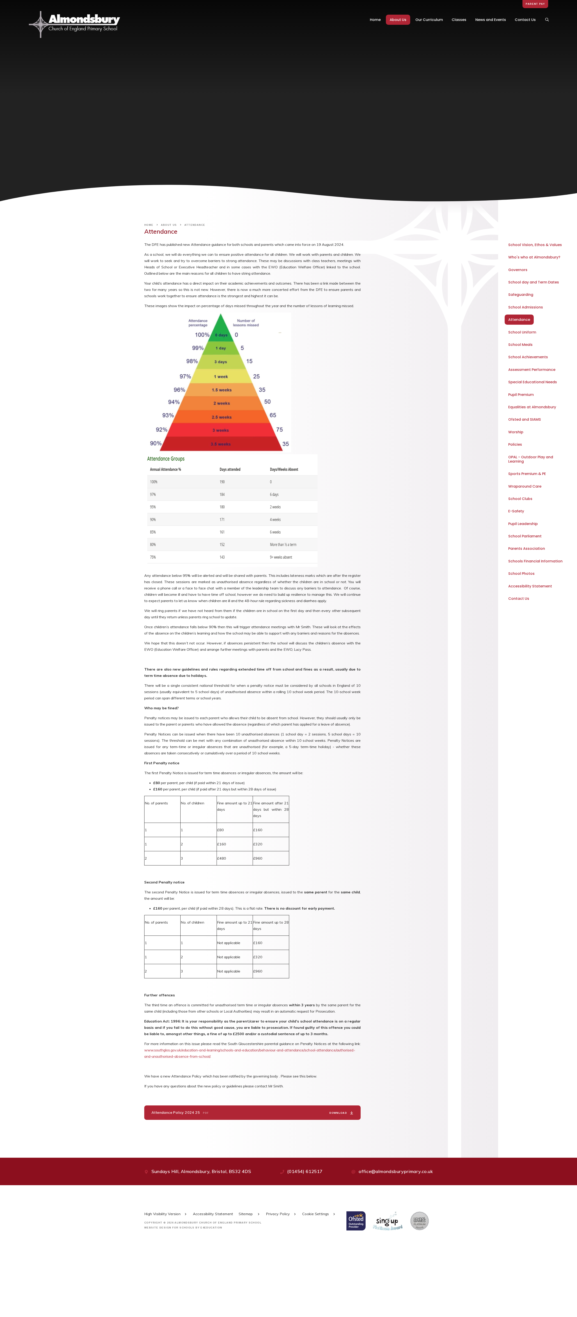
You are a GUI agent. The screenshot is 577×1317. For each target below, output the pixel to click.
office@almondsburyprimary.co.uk (396, 1171)
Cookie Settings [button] (315, 1214)
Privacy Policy (278, 1214)
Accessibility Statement (213, 1214)
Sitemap (246, 1214)
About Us (169, 225)
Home (148, 225)
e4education (211, 1227)
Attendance (194, 225)
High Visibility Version (162, 1214)
